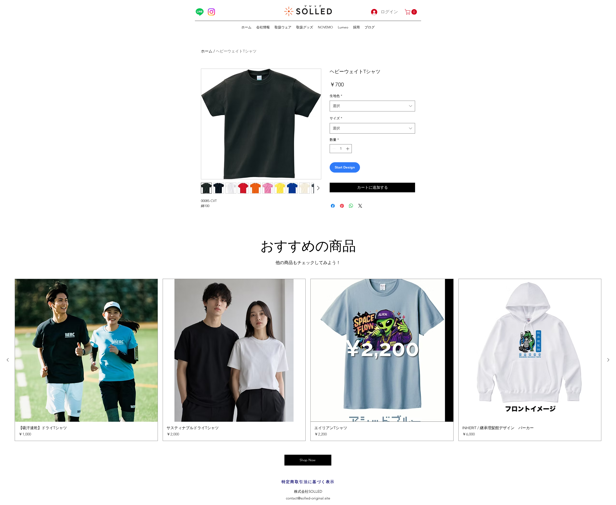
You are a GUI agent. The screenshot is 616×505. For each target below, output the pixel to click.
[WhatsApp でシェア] (351, 206)
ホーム (206, 51)
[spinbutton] (340, 148)
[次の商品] (608, 360)
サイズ (336, 118)
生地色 (336, 96)
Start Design (345, 167)
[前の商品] (8, 360)
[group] (308, 359)
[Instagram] (211, 12)
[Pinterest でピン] (342, 206)
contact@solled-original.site (308, 498)
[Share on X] (360, 206)
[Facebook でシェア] (333, 206)
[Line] (199, 12)
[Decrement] (333, 148)
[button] (411, 12)
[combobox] (372, 106)
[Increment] (348, 148)
